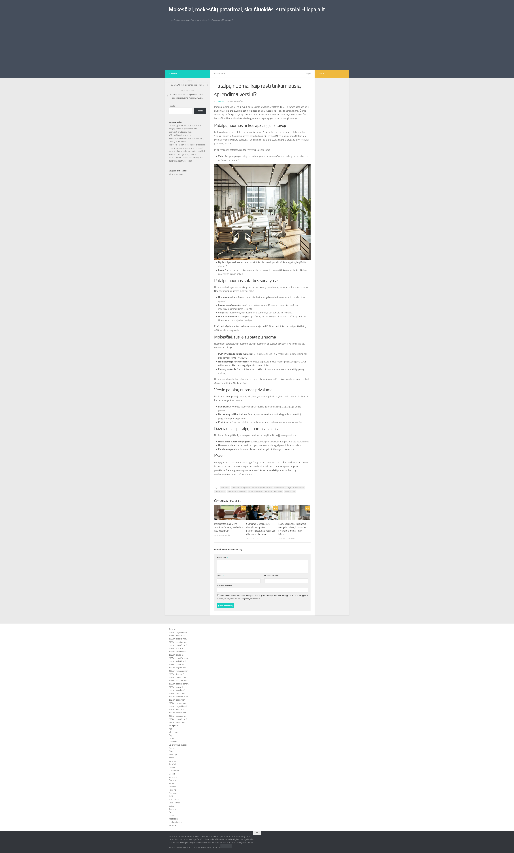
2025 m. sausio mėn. (177, 693)
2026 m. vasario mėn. (177, 651)
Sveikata (172, 809)
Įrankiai (172, 758)
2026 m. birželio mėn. (178, 639)
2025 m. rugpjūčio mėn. (178, 671)
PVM (171, 796)
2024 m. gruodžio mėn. (178, 696)
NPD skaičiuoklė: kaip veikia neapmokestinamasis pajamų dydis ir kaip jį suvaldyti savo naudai (186, 138)
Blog (170, 735)
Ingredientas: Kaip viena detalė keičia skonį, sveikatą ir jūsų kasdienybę (228, 527)
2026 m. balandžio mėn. (179, 645)
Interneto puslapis (224, 585)
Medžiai (172, 774)
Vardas (220, 576)
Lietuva (172, 767)
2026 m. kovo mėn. (177, 648)
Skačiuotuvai (174, 799)
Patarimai (219, 73)
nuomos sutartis (298, 488)
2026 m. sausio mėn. (177, 655)
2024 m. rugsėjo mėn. (178, 703)
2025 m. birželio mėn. (178, 677)
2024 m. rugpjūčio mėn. (178, 706)
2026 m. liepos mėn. (177, 635)
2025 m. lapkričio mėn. (178, 661)
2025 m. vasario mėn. (177, 690)
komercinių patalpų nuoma (241, 488)
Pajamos (172, 780)
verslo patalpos (290, 491)
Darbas (172, 738)
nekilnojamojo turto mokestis (262, 488)
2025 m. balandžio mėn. (179, 684)
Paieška (172, 106)
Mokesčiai (173, 777)
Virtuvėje (172, 825)
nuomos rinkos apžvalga (282, 488)
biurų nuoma (225, 488)
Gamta (171, 748)
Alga (170, 729)
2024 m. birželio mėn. (178, 713)
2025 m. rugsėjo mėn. (178, 668)
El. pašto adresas (271, 576)
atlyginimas (173, 732)
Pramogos (173, 793)
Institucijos (173, 754)
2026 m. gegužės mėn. (178, 642)
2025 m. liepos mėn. (177, 674)
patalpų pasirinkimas (255, 491)
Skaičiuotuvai (174, 803)
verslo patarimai (175, 822)
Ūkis (170, 812)
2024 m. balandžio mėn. (179, 719)
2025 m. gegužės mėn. (178, 680)
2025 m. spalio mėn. (177, 664)
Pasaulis (172, 783)
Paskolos (172, 786)
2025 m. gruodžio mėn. (178, 658)
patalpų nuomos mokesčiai (237, 491)
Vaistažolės (173, 819)
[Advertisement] (257, 49)
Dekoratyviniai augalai (178, 745)
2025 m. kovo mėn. (177, 687)
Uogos (171, 815)
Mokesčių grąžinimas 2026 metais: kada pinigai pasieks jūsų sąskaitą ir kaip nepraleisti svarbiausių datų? (185, 128)
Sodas (171, 806)
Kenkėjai (172, 764)
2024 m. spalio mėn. (177, 700)
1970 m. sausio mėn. (177, 722)
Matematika (174, 770)
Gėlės (171, 751)
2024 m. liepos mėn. (177, 709)
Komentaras (222, 557)
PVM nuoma (278, 491)
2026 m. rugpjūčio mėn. (178, 632)
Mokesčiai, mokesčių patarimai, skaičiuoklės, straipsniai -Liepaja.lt (247, 9)
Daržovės (173, 741)
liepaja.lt (221, 101)
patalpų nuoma (220, 491)
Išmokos (172, 761)
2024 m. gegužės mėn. (178, 716)
